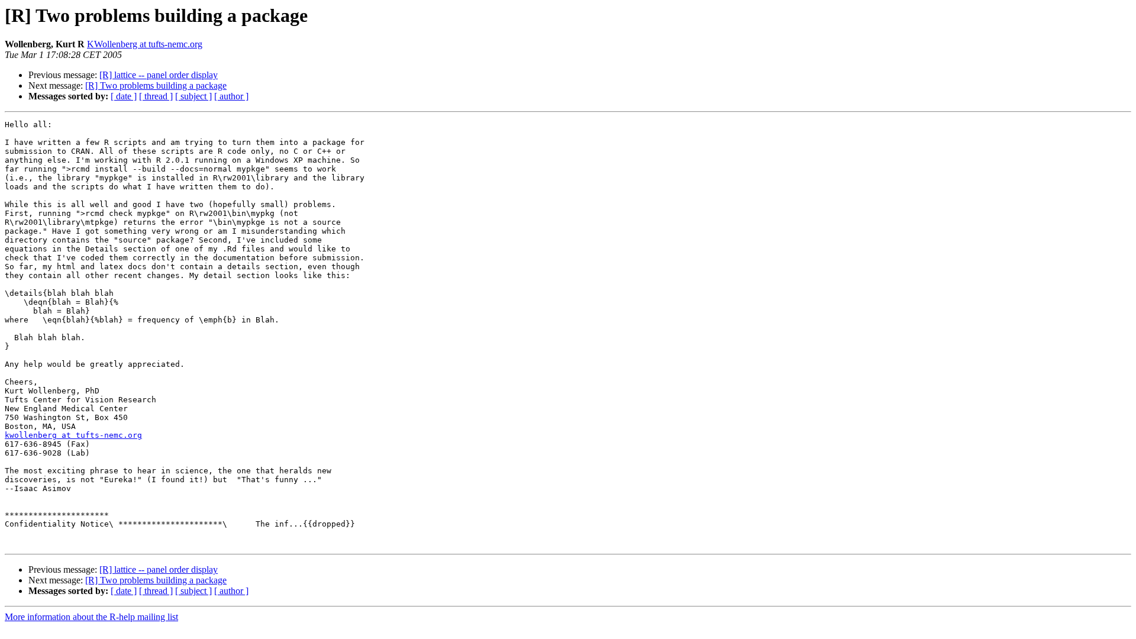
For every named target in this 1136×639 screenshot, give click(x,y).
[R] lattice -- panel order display (158, 75)
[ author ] (231, 96)
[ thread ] (156, 96)
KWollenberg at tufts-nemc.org (144, 44)
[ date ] (124, 96)
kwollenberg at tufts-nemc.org (73, 435)
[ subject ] (193, 96)
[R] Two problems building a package (156, 85)
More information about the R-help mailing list (91, 617)
